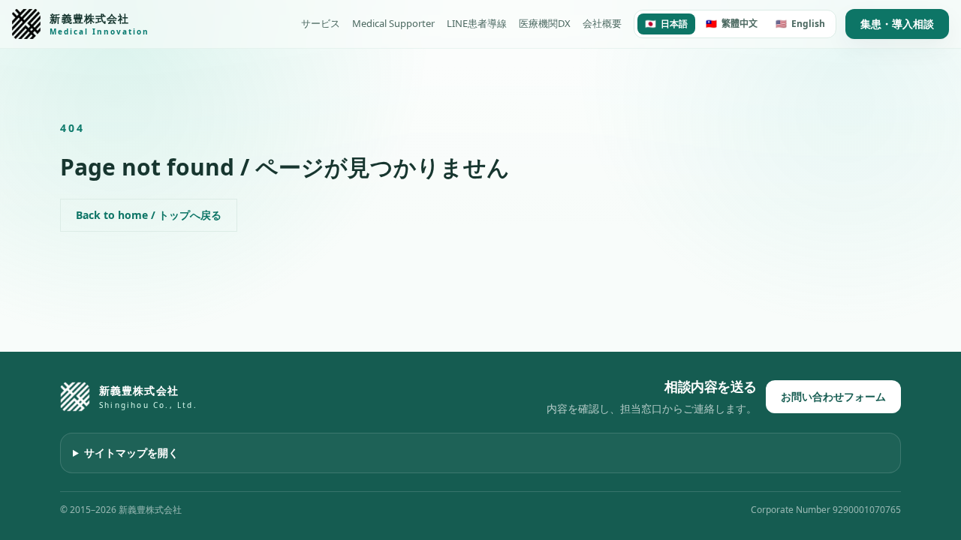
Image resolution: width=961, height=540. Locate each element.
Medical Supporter (393, 23)
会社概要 (602, 23)
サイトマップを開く (131, 453)
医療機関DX (545, 23)
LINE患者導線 (477, 23)
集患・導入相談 (897, 23)
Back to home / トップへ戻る (148, 215)
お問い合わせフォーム (833, 396)
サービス (320, 23)
